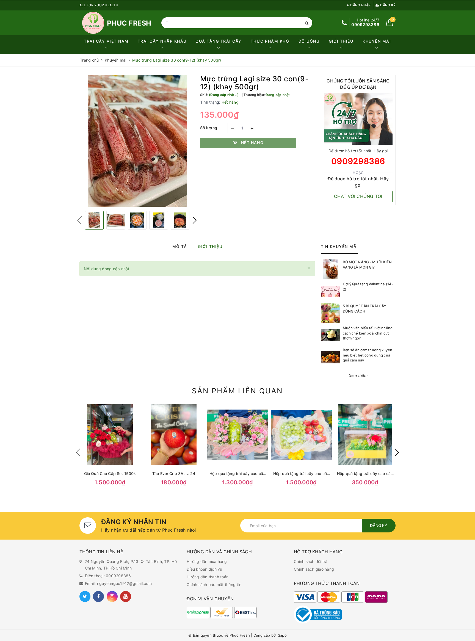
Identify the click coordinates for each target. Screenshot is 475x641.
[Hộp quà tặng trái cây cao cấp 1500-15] (301, 434)
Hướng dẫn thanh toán (207, 576)
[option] (137, 141)
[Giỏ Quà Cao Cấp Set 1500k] (109, 434)
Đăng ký (387, 5)
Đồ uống (309, 41)
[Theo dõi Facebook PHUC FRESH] (98, 596)
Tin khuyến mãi (339, 246)
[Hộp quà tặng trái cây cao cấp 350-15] (365, 434)
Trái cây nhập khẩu (162, 41)
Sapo (282, 635)
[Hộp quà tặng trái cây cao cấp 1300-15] (237, 434)
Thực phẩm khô (270, 41)
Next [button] (194, 220)
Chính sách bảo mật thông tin (214, 584)
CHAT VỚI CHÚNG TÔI (358, 196)
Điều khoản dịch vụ (204, 569)
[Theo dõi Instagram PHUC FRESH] (112, 596)
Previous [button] (79, 220)
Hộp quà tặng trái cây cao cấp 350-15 (365, 473)
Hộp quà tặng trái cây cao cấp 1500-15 (301, 473)
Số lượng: (209, 127)
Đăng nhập (360, 5)
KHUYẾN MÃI (377, 41)
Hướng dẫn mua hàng (207, 561)
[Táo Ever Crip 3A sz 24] (173, 434)
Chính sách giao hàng (314, 569)
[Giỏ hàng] (389, 24)
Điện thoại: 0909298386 (108, 575)
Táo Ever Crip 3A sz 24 (173, 473)
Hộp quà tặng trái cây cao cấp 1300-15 (237, 473)
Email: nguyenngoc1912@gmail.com (118, 583)
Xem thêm (358, 375)
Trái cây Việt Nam (106, 41)
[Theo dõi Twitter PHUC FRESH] (84, 596)
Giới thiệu (341, 41)
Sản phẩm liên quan (237, 390)
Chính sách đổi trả (311, 561)
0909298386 (358, 161)
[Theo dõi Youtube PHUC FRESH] (125, 596)
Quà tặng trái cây (218, 41)
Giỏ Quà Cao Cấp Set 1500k (110, 473)
